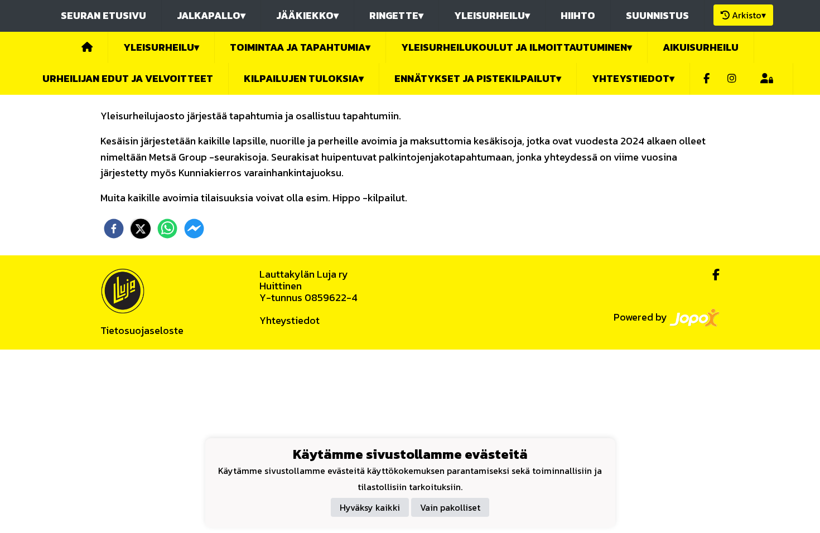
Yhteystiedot (289, 320)
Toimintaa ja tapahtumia (300, 47)
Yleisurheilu (492, 15)
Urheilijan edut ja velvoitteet (127, 78)
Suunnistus (657, 15)
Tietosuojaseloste (142, 330)
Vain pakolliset (450, 507)
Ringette (396, 15)
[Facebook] (706, 79)
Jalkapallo (211, 15)
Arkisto (749, 15)
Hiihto (578, 15)
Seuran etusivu (103, 15)
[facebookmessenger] (194, 229)
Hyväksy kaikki (370, 507)
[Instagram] (731, 79)
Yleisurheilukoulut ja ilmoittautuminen (516, 47)
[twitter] (141, 229)
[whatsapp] (167, 229)
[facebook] (114, 229)
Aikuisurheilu (701, 47)
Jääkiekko (307, 15)
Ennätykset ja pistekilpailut (477, 78)
